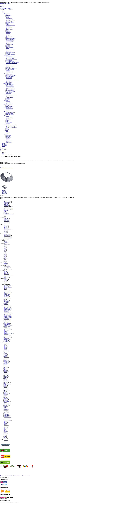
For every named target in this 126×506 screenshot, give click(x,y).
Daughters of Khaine (7, 308)
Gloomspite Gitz (6, 312)
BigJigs (5, 346)
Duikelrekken (8, 102)
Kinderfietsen (8, 53)
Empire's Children (7, 294)
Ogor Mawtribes (6, 319)
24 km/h (5, 232)
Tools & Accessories (7, 269)
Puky (5, 397)
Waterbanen (8, 67)
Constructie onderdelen (9, 103)
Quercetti (5, 400)
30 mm (5, 280)
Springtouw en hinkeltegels (10, 88)
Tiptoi (7, 37)
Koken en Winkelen (7, 337)
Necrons (5, 298)
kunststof (5, 426)
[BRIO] (5, 463)
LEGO (7, 14)
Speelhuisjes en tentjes (7, 107)
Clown (5, 352)
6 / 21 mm (5, 279)
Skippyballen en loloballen (10, 91)
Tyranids (5, 303)
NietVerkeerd (6, 390)
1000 (5, 258)
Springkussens (8, 80)
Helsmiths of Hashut (7, 313)
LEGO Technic (6, 277)
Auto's (7, 72)
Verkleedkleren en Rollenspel (10, 38)
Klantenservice (4, 144)
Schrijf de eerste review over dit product (6, 167)
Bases (5, 289)
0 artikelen (3, 149)
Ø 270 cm (5, 227)
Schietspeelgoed (8, 93)
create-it (5, 355)
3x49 (5, 248)
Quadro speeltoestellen (9, 97)
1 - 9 (5, 251)
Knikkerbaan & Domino (10, 22)
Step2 (5, 408)
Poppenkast (8, 31)
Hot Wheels (6, 371)
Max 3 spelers (6, 221)
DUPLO (5, 271)
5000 (5, 261)
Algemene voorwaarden (8, 475)
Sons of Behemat (7, 324)
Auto (5, 241)
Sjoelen (7, 129)
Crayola (5, 354)
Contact (3, 146)
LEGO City (6, 273)
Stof (5, 436)
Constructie (8, 98)
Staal (5, 434)
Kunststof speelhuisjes (9, 108)
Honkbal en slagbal (9, 117)
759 (5, 250)
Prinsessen (6, 338)
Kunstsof (5, 425)
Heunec (5, 370)
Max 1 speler (6, 218)
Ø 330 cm (5, 228)
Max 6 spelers (6, 223)
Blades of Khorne (7, 306)
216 (5, 254)
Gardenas (5, 363)
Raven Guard (6, 300)
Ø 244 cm (5, 226)
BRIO (5, 348)
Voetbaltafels (8, 136)
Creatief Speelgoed (9, 18)
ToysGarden (6, 414)
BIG (5, 345)
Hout (5, 421)
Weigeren (1, 6)
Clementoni (6, 351)
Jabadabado (6, 374)
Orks (5, 299)
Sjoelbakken (8, 138)
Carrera (5, 349)
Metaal (5, 427)
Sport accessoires (9, 122)
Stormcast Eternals (7, 326)
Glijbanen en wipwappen (8, 104)
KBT (5, 379)
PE (4, 429)
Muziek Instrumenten (9, 29)
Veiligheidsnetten (9, 78)
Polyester (5, 431)
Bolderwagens (8, 51)
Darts (7, 128)
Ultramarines (6, 304)
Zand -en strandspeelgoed (10, 40)
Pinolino (5, 395)
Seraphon (5, 321)
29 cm (5, 282)
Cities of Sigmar (6, 307)
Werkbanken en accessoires (10, 39)
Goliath (5, 364)
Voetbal (7, 116)
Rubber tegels (8, 140)
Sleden (7, 131)
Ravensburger (6, 401)
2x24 (5, 247)
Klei (5, 424)
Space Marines (6, 301)
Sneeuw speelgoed (9, 132)
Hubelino (5, 372)
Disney (5, 331)
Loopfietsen (8, 43)
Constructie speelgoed (9, 21)
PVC (5, 432)
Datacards (5, 286)
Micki (5, 386)
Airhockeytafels (8, 135)
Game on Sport (6, 362)
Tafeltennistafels (8, 137)
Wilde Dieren (6, 341)
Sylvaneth (5, 327)
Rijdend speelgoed (7, 202)
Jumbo (5, 378)
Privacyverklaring (17, 475)
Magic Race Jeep (7, 382)
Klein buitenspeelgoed (7, 83)
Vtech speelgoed (8, 15)
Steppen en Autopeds (9, 44)
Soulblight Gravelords (7, 325)
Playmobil (7, 24)
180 (5, 245)
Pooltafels (7, 139)
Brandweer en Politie (7, 329)
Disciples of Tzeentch (7, 309)
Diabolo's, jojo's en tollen (10, 86)
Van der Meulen (6, 415)
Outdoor (5, 392)
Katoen (5, 423)
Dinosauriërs (6, 330)
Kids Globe (6, 380)
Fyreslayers (6, 311)
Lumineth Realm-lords (7, 316)
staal (5, 435)
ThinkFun (5, 411)
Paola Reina (6, 393)
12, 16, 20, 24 (6, 244)
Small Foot (6, 404)
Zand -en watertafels (9, 66)
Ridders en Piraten (7, 339)
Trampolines (6, 73)
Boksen (7, 120)
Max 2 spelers (6, 220)
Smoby (5, 406)
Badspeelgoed (8, 32)
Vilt (4, 437)
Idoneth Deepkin (7, 314)
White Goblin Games (7, 417)
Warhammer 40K (7, 266)
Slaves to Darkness (7, 323)
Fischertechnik (6, 361)
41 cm (5, 283)
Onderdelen (8, 99)
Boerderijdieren (6, 328)
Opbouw (5, 264)
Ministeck (5, 387)
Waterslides (8, 70)
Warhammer (6, 12)
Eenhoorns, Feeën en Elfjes (8, 333)
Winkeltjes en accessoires (10, 114)
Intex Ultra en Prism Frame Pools (11, 59)
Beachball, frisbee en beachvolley (11, 127)
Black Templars (6, 291)
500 (5, 257)
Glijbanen (7, 105)
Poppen (7, 23)
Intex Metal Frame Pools (10, 58)
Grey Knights (6, 295)
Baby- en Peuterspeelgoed (10, 20)
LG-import (6, 381)
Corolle (5, 353)
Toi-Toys (5, 412)
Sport (5, 115)
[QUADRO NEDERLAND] (5, 451)
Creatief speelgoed (9, 92)
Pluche (7, 30)
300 (5, 255)
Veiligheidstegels (9, 82)
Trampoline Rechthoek (7, 229)
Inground (5, 263)
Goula (5, 365)
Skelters (7, 48)
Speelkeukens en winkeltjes (10, 25)
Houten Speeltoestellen (9, 95)
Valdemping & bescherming (8, 214)
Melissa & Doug (6, 384)
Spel (5, 124)
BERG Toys (6, 344)
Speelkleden (8, 35)
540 (5, 249)
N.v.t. (5, 230)
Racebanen (8, 33)
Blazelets (5, 347)
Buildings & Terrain (7, 287)
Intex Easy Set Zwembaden (10, 57)
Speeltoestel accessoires (10, 96)
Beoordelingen (4, 192)
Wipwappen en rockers (9, 106)
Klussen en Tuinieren (7, 336)
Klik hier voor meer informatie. (5, 3)
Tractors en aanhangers (9, 47)
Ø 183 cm (5, 225)
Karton (5, 422)
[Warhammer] (5, 445)
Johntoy (5, 375)
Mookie (5, 389)
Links (29, 475)
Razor (5, 402)
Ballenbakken (8, 110)
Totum (5, 413)
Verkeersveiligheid (9, 142)
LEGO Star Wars (7, 276)
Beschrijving (4, 190)
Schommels (6, 100)
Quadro (5, 399)
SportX (5, 407)
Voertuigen (6, 340)
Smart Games (6, 405)
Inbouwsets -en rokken (9, 81)
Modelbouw (8, 28)
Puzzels (7, 16)
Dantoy (5, 356)
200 (5, 253)
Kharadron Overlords (7, 315)
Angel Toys (6, 343)
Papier (5, 428)
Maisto (5, 383)
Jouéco (5, 377)
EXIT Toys (6, 360)
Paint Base (6, 268)
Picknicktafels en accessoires (10, 112)
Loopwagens (8, 42)
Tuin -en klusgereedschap (10, 89)
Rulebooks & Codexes (7, 285)
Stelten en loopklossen (9, 85)
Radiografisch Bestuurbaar (10, 49)
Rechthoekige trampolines (10, 76)
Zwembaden (6, 55)
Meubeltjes (6, 111)
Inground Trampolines (9, 74)
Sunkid (5, 410)
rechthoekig (6, 440)
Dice (5, 288)
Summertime (6, 409)
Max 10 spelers (6, 219)
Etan (5, 359)
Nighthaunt (6, 318)
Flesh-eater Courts (7, 310)
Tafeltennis (8, 123)
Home (3, 153)
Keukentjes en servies (9, 113)
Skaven (5, 322)
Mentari (5, 385)
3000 (5, 260)
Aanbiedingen (4, 145)
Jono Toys (6, 376)
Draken (5, 332)
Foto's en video (4, 193)
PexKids (5, 394)
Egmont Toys (6, 358)
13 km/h (5, 231)
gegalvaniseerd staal (7, 420)
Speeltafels (6, 134)
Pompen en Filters (9, 60)
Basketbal (7, 118)
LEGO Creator (6, 274)
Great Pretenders (6, 366)
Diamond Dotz (6, 357)
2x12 (5, 246)
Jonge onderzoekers (9, 87)
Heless (5, 368)
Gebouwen (6, 334)
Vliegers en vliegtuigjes (10, 41)
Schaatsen (7, 133)
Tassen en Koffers (9, 36)
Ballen (7, 121)
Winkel (3, 143)
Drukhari (5, 293)
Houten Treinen (8, 19)
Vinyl (5, 438)
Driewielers (8, 45)
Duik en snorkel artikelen (10, 69)
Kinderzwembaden (9, 56)
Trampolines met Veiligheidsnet (11, 75)
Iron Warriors (6, 297)
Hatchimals (6, 367)
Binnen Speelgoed (7, 13)
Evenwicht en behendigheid (10, 126)
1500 (5, 259)
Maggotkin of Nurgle (7, 317)
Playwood (5, 396)
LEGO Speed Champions (8, 275)
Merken (1, 475)
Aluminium (6, 419)
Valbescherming (8, 141)
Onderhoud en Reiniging (10, 61)
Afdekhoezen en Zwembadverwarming (12, 62)
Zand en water (6, 204)
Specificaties (4, 191)
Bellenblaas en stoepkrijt (10, 84)
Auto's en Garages (9, 27)
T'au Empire (6, 302)
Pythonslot (6, 398)
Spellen (7, 17)
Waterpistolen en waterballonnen (11, 68)
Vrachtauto (6, 242)
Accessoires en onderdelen (10, 52)
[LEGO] (5, 457)
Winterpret (6, 130)
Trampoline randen (9, 77)
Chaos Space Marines (7, 292)
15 (4, 216)
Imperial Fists (6, 296)
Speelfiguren (8, 34)
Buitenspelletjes (8, 125)
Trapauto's (7, 46)
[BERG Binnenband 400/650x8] (6, 183)
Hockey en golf (8, 119)
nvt (4, 391)
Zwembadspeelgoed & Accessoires (11, 63)
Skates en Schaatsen (9, 50)
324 (5, 256)
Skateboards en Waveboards (10, 54)
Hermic (5, 369)
